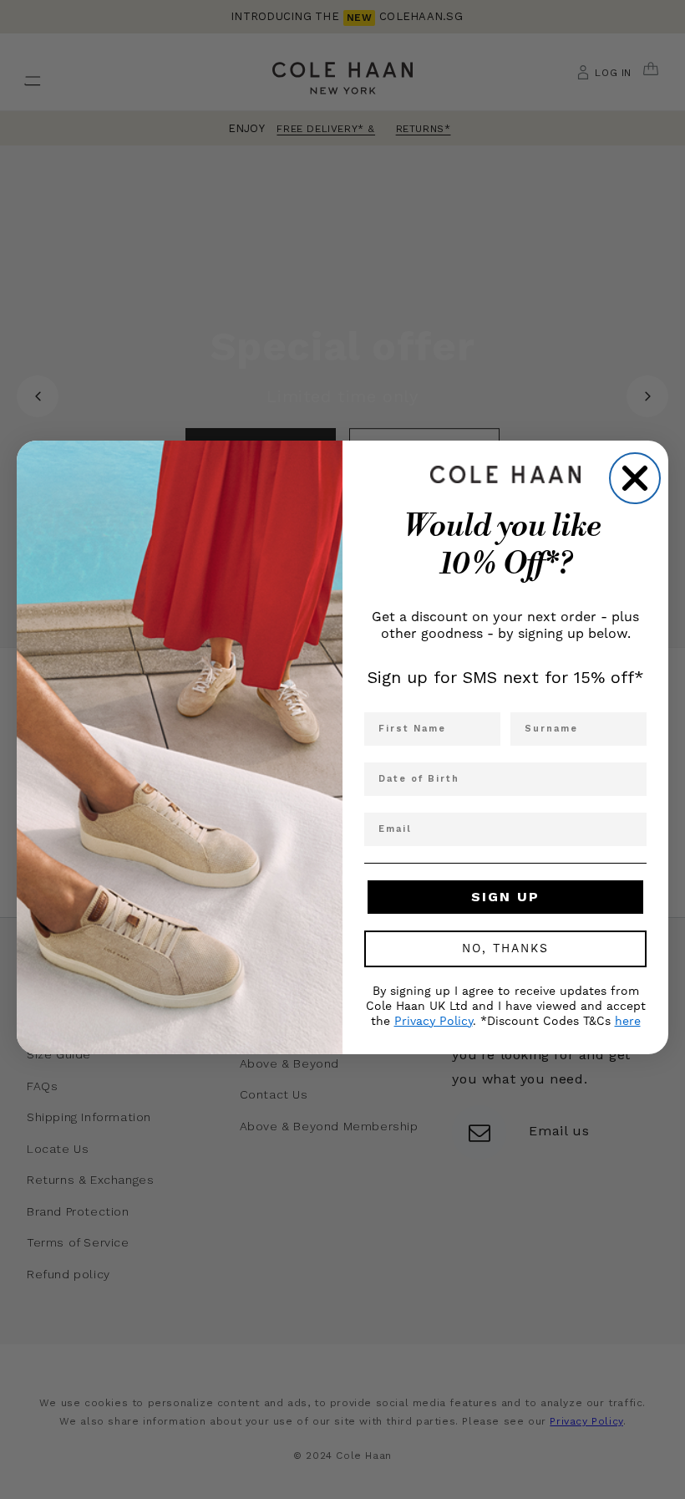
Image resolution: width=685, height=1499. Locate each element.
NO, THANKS (505, 948)
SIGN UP (505, 897)
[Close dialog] (635, 478)
